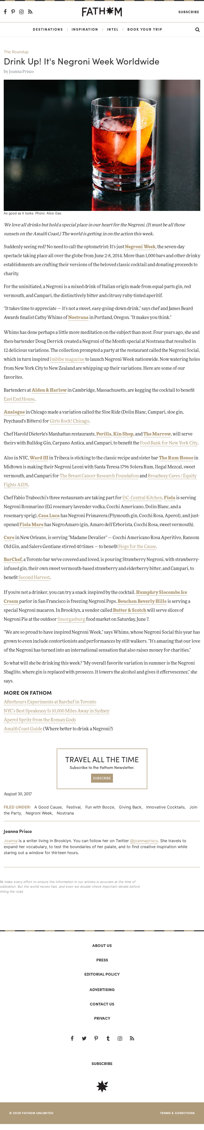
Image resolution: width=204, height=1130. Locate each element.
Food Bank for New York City (169, 443)
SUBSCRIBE (102, 778)
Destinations (48, 29)
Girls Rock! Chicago (69, 421)
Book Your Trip (144, 29)
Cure (9, 538)
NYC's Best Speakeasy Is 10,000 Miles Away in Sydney (56, 711)
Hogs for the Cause (137, 547)
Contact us (102, 1004)
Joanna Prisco (21, 72)
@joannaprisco (144, 840)
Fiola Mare (31, 525)
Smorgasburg (71, 619)
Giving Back (130, 807)
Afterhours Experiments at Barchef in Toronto (50, 702)
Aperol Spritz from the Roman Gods (40, 720)
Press (102, 960)
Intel (113, 29)
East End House (19, 399)
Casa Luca (49, 516)
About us (102, 945)
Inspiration (85, 29)
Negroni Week (39, 813)
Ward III (39, 458)
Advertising (102, 989)
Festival (73, 807)
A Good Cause (48, 807)
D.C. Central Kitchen (142, 498)
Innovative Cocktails (165, 807)
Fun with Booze (99, 807)
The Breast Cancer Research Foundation (99, 476)
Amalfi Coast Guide (23, 729)
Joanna (10, 840)
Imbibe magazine (67, 359)
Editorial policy (102, 974)
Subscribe (188, 11)
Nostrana (65, 813)
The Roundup (16, 51)
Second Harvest (34, 577)
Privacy (102, 1018)
